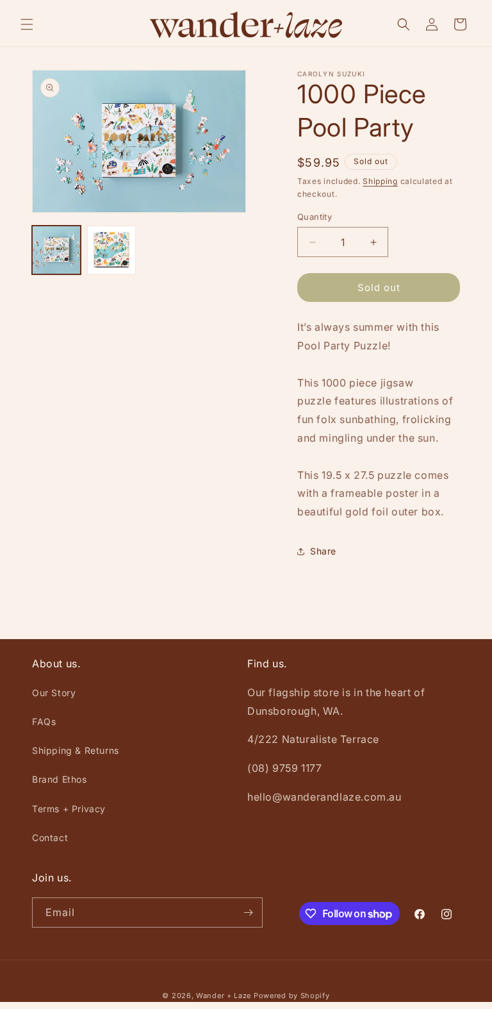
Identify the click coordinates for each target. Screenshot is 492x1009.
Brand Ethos (59, 779)
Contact (50, 837)
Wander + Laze (223, 995)
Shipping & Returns (75, 750)
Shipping (380, 181)
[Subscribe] (248, 912)
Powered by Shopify (292, 995)
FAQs (44, 721)
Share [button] (323, 551)
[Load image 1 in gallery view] (56, 250)
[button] (27, 24)
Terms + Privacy (69, 808)
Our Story (54, 692)
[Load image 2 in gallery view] (111, 250)
